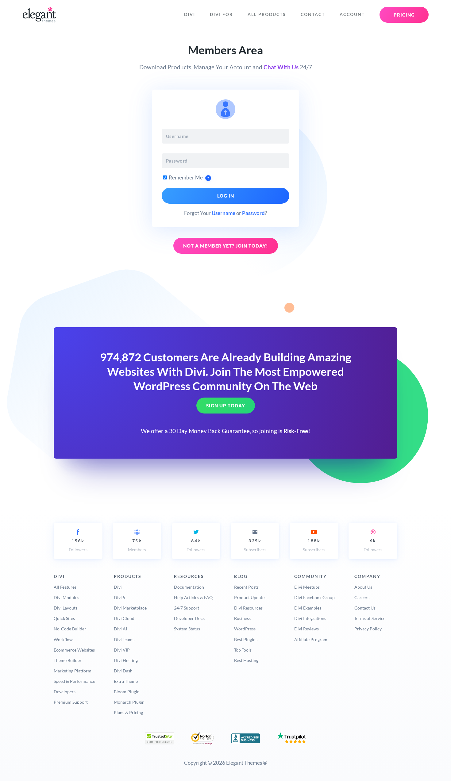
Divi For (221, 14)
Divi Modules (66, 597)
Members (137, 545)
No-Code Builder (70, 628)
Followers (78, 545)
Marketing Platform (72, 670)
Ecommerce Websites (74, 649)
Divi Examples (307, 607)
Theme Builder (68, 660)
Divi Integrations (310, 618)
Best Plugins (245, 639)
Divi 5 (119, 597)
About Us (363, 587)
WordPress (245, 628)
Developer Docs (189, 618)
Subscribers (255, 545)
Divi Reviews (306, 628)
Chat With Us (281, 67)
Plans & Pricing (128, 712)
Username (223, 213)
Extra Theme (126, 681)
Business (242, 618)
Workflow (63, 639)
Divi (189, 14)
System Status (187, 628)
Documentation (189, 587)
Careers (361, 597)
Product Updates (250, 597)
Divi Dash (123, 670)
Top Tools (243, 649)
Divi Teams (124, 639)
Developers (64, 691)
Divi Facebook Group (314, 597)
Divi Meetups (307, 587)
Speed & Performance (74, 681)
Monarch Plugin (129, 702)
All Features (65, 587)
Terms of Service (369, 618)
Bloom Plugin (127, 691)
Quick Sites (64, 618)
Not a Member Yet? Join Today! (225, 245)
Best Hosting (246, 660)
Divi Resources (248, 607)
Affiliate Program (310, 639)
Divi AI (120, 628)
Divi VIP (122, 649)
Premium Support (71, 702)
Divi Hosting (126, 660)
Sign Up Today (225, 406)
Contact (313, 14)
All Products (267, 14)
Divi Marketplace (130, 607)
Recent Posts (246, 587)
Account (352, 14)
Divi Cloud (124, 618)
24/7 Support (186, 607)
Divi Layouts (65, 607)
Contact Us (365, 607)
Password (253, 213)
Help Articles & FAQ (193, 597)
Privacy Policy (368, 628)
